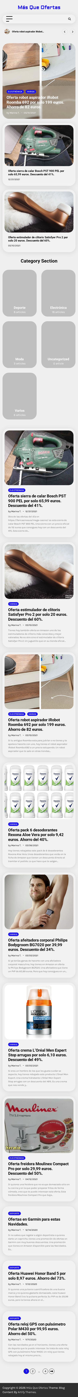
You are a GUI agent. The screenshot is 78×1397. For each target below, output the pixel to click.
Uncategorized (58, 359)
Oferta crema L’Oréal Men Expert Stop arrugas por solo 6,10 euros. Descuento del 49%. (37, 1055)
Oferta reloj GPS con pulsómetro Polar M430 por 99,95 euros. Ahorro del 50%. (36, 1329)
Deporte (20, 308)
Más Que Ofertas (39, 7)
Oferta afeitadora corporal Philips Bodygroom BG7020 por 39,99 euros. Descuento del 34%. (37, 945)
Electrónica (15, 91)
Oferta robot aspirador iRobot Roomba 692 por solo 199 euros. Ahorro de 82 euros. (35, 102)
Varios (31, 91)
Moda (19, 359)
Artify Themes (27, 1392)
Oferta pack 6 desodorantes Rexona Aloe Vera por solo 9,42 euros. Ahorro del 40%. (30, 31)
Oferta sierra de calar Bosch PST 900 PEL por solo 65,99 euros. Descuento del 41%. (36, 172)
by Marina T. (13, 112)
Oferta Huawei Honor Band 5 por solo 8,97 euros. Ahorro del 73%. (37, 1275)
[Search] (69, 19)
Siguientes (51, 1371)
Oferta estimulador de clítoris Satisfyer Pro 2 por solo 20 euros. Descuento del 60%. (38, 239)
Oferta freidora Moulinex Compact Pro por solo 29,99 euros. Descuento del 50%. (38, 1169)
